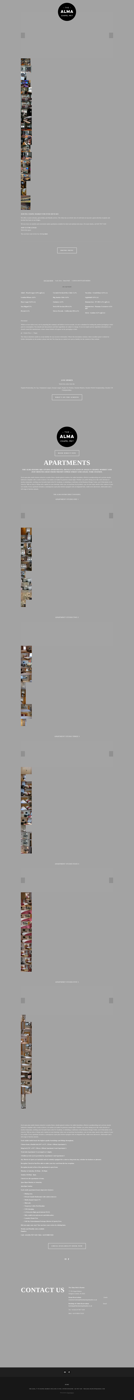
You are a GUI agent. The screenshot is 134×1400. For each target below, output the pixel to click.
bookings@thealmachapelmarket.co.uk (80, 1306)
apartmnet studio (64, 617)
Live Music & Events (13, 22)
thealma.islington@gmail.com (94, 1389)
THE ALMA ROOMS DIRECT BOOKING (67, 494)
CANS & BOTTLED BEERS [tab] (81, 281)
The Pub (28, 22)
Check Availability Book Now (67, 1246)
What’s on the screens (67, 397)
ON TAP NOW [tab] (48, 281)
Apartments (66, 22)
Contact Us (80, 22)
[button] (23, 35)
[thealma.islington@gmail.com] (65, 1259)
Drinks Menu (67, 250)
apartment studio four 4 (67, 864)
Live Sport (54, 22)
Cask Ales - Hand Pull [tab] (62, 281)
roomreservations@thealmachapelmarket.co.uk (83, 1300)
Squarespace (70, 1392)
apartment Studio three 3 (67, 736)
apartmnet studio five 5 (67, 982)
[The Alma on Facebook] (68, 1259)
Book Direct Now (67, 453)
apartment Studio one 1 (67, 499)
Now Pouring (40, 22)
